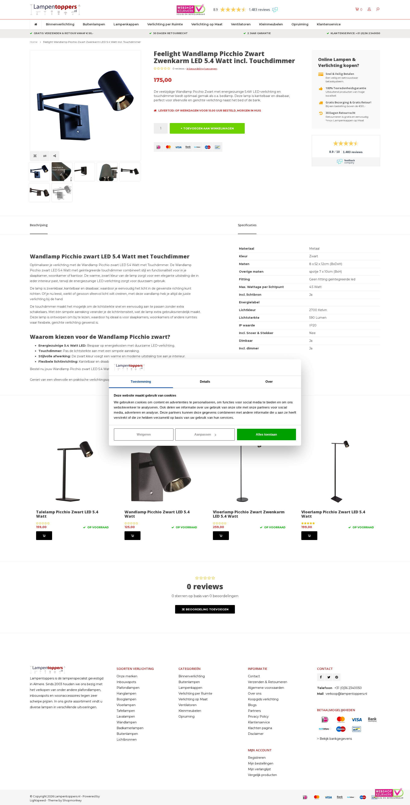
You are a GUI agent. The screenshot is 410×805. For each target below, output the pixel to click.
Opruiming (299, 24)
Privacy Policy (258, 716)
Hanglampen (126, 693)
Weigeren (144, 434)
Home (33, 41)
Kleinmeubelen (271, 24)
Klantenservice (329, 24)
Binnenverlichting (60, 24)
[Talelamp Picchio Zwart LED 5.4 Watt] (337, 471)
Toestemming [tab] (141, 381)
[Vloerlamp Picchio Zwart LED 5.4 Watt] (249, 471)
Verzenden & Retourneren (267, 682)
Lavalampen (126, 716)
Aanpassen (202, 434)
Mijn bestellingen (260, 763)
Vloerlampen (126, 705)
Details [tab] (205, 381)
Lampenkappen (126, 24)
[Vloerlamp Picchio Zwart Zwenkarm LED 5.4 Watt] (160, 471)
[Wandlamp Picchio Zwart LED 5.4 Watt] (72, 471)
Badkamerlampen (130, 728)
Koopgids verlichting (263, 699)
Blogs (252, 705)
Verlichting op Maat (207, 24)
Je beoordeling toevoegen (205, 609)
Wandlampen (127, 722)
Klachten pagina (260, 728)
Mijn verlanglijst (259, 769)
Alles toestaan (266, 434)
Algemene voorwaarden (266, 688)
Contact (254, 676)
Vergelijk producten (262, 775)
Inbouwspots (126, 682)
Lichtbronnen (127, 739)
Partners (254, 711)
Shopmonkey (72, 800)
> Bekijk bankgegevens (334, 739)
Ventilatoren (241, 24)
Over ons (254, 693)
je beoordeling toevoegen (202, 68)
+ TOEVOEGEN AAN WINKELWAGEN (207, 128)
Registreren (257, 758)
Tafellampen (126, 711)
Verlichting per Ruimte (165, 24)
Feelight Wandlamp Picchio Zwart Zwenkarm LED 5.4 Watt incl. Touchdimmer (92, 41)
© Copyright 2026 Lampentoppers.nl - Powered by (65, 796)
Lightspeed (38, 800)
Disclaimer (256, 734)
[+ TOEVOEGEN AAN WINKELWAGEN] (44, 535)
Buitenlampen (94, 24)
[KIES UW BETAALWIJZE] (158, 147)
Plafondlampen (128, 688)
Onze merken (127, 676)
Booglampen (126, 699)
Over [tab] (269, 381)
